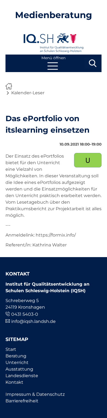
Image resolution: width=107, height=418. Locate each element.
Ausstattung (19, 369)
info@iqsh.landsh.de (33, 321)
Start (10, 349)
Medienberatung (53, 15)
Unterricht (17, 362)
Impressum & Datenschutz (35, 394)
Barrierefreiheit (21, 400)
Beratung (15, 356)
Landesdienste (21, 375)
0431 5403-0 (24, 314)
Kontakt (14, 382)
